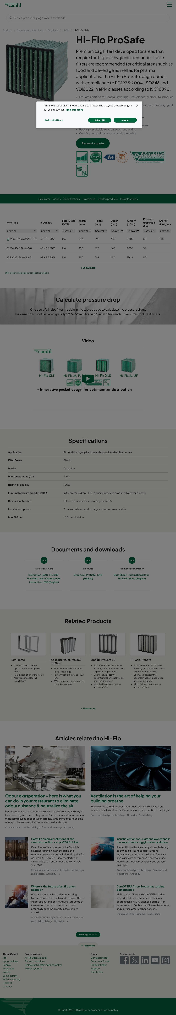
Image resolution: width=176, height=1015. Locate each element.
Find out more (74, 109)
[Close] (137, 105)
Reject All (100, 120)
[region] (89, 114)
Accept (125, 120)
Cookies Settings (53, 120)
